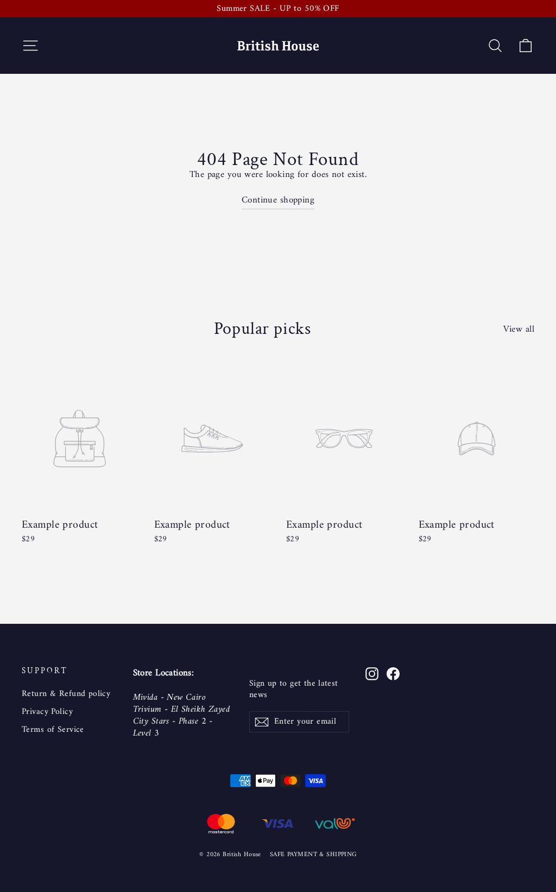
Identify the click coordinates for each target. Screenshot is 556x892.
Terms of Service (53, 729)
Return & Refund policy (66, 693)
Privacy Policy (47, 711)
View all (518, 328)
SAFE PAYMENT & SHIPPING (313, 855)
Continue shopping (278, 200)
